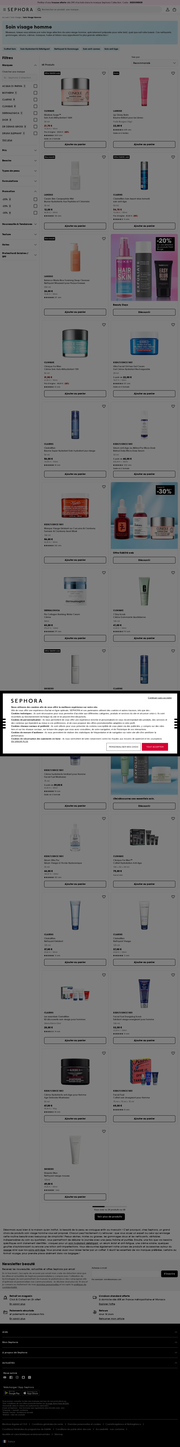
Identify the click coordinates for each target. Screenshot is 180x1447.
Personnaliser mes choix (123, 747)
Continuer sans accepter (160, 698)
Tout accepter (155, 747)
